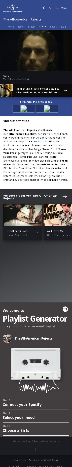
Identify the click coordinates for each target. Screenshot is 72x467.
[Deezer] (47, 109)
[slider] (25, 67)
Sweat (38, 141)
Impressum (20, 460)
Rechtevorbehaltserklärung (43, 460)
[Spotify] (24, 109)
